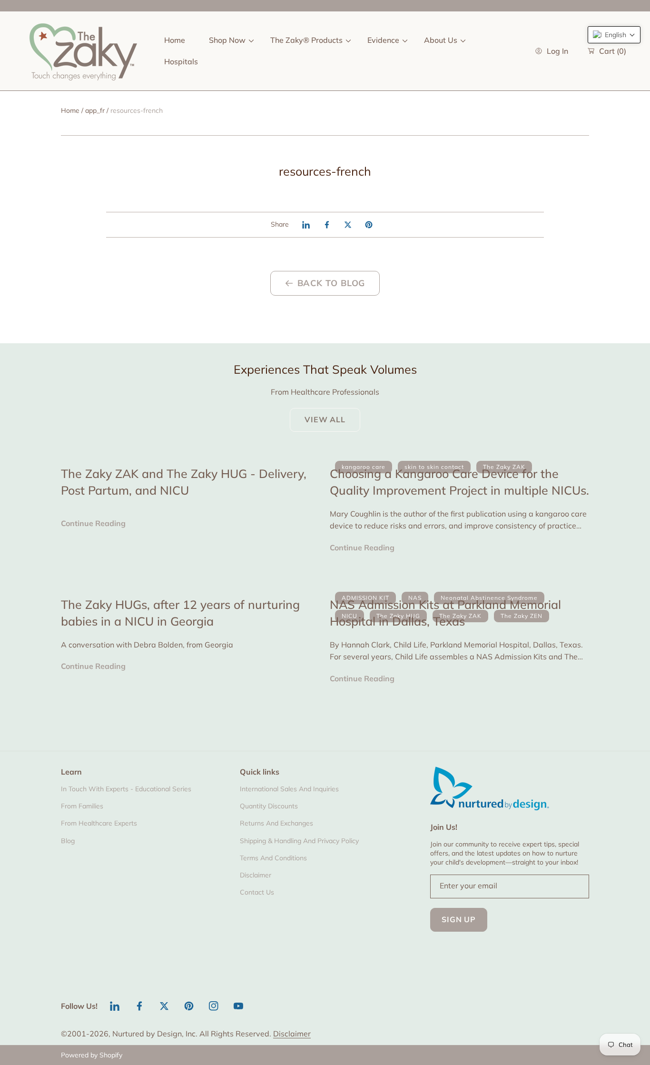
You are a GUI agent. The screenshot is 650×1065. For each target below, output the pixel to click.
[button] (614, 35)
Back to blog (331, 283)
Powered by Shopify (91, 1055)
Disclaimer (292, 1033)
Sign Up (459, 919)
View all (325, 419)
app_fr (95, 110)
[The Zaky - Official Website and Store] (83, 51)
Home (70, 110)
